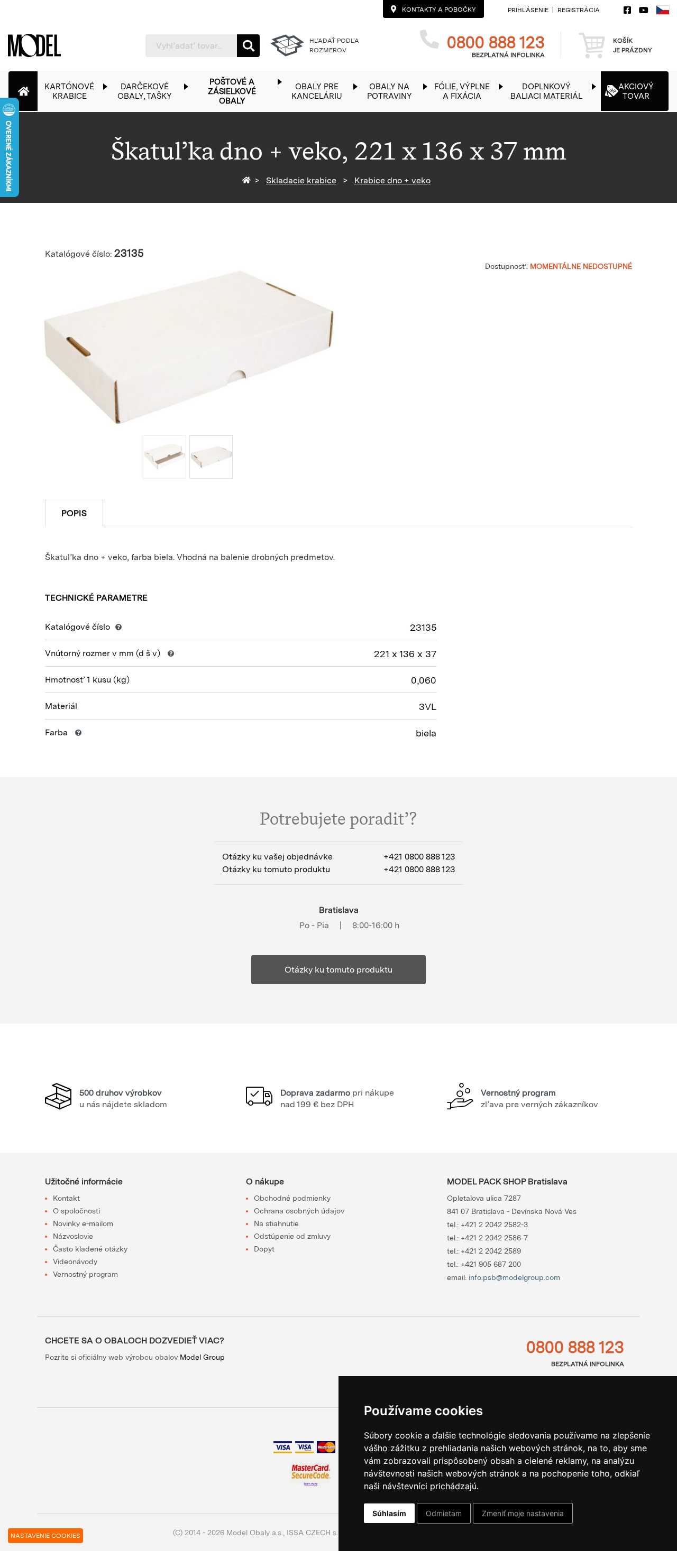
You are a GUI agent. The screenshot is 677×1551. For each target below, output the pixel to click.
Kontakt (66, 1198)
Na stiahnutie (276, 1223)
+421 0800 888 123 (419, 857)
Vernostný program (85, 1274)
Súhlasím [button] (389, 1513)
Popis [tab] (74, 513)
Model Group (202, 1357)
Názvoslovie (73, 1236)
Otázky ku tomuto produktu (338, 970)
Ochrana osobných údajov (299, 1211)
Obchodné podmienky (292, 1198)
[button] (74, 91)
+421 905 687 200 (491, 1264)
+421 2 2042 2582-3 (494, 1224)
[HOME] (248, 180)
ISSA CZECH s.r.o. (317, 1532)
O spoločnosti (76, 1211)
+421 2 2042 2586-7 (494, 1238)
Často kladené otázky (90, 1249)
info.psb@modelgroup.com (514, 1277)
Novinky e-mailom (83, 1223)
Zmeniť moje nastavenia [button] (523, 1513)
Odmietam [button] (444, 1513)
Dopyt (264, 1249)
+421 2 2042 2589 (491, 1251)
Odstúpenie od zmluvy (292, 1236)
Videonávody (75, 1261)
